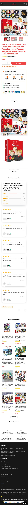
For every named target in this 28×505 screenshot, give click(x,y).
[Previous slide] (2, 22)
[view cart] (26, 4)
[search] (24, 4)
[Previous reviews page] (19, 310)
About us (3, 461)
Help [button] (25, 503)
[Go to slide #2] (14, 39)
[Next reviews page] (25, 310)
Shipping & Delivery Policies (6, 474)
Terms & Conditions (5, 463)
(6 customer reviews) (11, 56)
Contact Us (3, 479)
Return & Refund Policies (6, 478)
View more (14, 416)
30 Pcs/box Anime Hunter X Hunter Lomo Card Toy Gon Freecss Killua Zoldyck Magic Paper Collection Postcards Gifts (7, 337)
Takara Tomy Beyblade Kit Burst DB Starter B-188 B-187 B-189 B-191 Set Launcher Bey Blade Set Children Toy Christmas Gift (20, 337)
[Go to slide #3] (21, 39)
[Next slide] (25, 22)
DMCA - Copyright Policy (6, 466)
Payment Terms (4, 476)
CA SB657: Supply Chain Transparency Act (9, 468)
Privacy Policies (4, 464)
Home (2, 8)
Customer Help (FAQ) (5, 481)
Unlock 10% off (2, 499)
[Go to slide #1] (7, 39)
